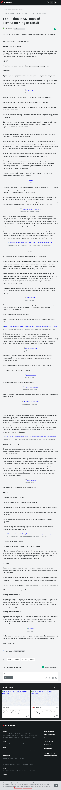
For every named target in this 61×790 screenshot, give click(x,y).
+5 (28, 770)
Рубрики (11, 750)
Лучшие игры (6, 764)
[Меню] (59, 2)
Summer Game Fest (32, 735)
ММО (4, 737)
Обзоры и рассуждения (18, 9)
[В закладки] (30, 13)
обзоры (17, 659)
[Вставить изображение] (50, 678)
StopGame (32, 770)
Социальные (16, 737)
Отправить (8, 678)
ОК (56, 785)
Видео (4, 747)
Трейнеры (21, 758)
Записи (11, 777)
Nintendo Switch (28, 733)
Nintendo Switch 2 (7, 735)
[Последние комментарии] (51, 2)
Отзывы (32, 764)
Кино (22, 737)
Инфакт (4, 752)
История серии (22, 750)
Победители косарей (21, 770)
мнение (24, 659)
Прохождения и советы (8, 758)
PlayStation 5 (20, 733)
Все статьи (5, 743)
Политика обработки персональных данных (50, 754)
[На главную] (6, 2)
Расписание (5, 777)
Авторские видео (32, 750)
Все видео (5, 750)
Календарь (12, 764)
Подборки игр (26, 743)
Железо (33, 737)
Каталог (18, 764)
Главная (5, 9)
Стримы (5, 774)
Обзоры (19, 743)
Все (3, 733)
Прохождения (6, 755)
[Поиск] (48, 2)
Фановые (17, 735)
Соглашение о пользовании (48, 749)
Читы (16, 758)
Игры (4, 762)
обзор (9, 659)
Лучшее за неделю (10, 770)
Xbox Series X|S (12, 733)
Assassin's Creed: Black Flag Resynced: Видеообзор (44, 712)
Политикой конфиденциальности (23, 787)
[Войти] (55, 2)
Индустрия (23, 735)
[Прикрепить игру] (46, 678)
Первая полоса (12, 743)
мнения (32, 659)
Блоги (9, 9)
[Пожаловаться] (34, 13)
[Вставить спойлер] (56, 678)
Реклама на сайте (49, 738)
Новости (5, 731)
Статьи (4, 741)
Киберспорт (27, 737)
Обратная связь (48, 744)
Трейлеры (10, 752)
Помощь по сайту (48, 741)
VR (13, 735)
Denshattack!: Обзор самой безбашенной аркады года (11, 712)
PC (6, 733)
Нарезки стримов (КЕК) (20, 777)
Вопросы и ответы (49, 731)
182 (57, 716)
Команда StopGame (49, 734)
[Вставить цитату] (53, 678)
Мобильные (9, 737)
